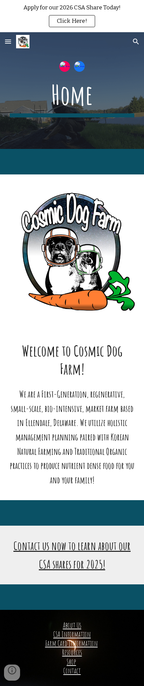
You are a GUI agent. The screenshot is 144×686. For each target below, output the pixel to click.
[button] (8, 41)
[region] (72, 16)
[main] (72, 98)
